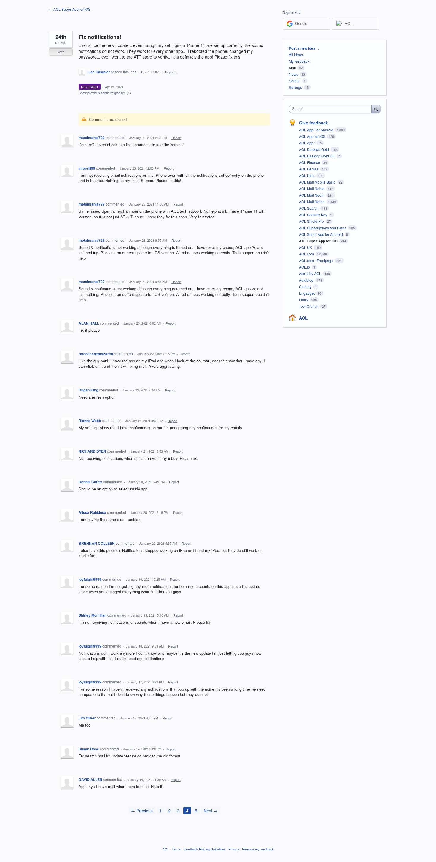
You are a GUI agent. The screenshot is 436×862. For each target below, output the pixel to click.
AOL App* (307, 142)
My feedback (299, 61)
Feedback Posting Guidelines (205, 849)
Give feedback (313, 123)
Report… (171, 72)
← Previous (142, 811)
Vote (61, 52)
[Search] (376, 109)
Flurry (304, 299)
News (293, 74)
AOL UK (306, 247)
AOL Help (307, 175)
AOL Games (309, 168)
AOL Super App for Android (321, 234)
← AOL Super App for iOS (69, 9)
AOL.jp (305, 266)
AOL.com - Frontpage (316, 260)
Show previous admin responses (105, 92)
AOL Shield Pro (312, 221)
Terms (176, 849)
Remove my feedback (258, 849)
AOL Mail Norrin (312, 201)
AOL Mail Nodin (312, 195)
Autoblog (306, 279)
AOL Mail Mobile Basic (317, 181)
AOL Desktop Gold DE (317, 155)
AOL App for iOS (312, 136)
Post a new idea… (304, 48)
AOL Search (309, 208)
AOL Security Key (313, 214)
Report (176, 137)
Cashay (305, 286)
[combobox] (332, 108)
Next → (211, 811)
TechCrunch (309, 306)
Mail (292, 67)
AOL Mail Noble (312, 188)
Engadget (307, 293)
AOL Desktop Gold (314, 149)
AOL (303, 318)
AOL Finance (310, 162)
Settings (295, 87)
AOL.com (307, 253)
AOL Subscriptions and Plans (323, 227)
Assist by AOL (310, 273)
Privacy (233, 849)
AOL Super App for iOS (318, 241)
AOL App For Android (316, 129)
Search (294, 80)
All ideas (296, 54)
